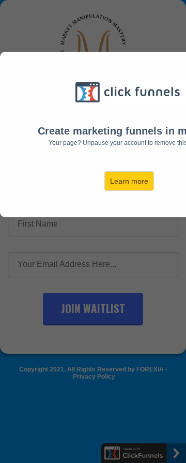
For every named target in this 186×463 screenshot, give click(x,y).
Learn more (129, 181)
